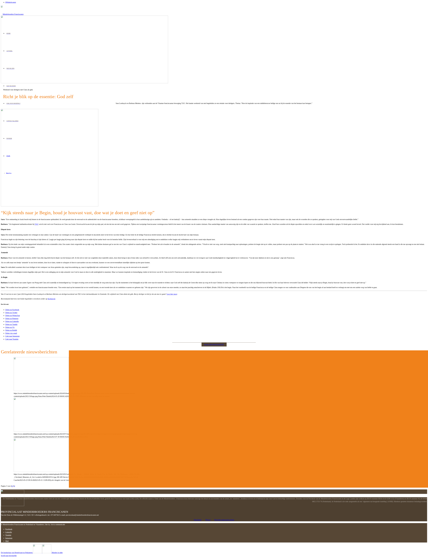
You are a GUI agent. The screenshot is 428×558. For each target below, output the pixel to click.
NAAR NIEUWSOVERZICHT (214, 344)
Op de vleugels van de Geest (34, 359)
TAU (36, 224)
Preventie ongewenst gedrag (224, 520)
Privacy (208, 520)
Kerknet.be (51, 299)
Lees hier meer (172, 294)
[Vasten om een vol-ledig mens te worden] (41, 390)
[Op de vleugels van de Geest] (41, 471)
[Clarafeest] (41, 431)
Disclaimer (197, 520)
